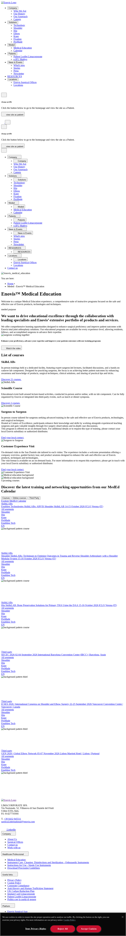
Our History (19, 13)
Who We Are (20, 11)
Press (16, 71)
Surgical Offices (15, 842)
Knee (16, 36)
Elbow (17, 33)
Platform (6, 906)
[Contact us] (2, 91)
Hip (15, 30)
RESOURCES (14, 76)
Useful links (8, 875)
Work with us (13, 847)
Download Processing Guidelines (23, 868)
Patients (12, 53)
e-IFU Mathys (20, 59)
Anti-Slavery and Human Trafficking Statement (30, 888)
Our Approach (21, 16)
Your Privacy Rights (35, 928)
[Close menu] (4, 150)
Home (10, 283)
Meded (12, 45)
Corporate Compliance (18, 885)
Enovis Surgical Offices (25, 82)
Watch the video (13, 348)
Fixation (18, 39)
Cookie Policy (14, 883)
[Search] (2, 118)
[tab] (6, 498)
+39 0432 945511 (12, 819)
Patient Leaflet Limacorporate (28, 56)
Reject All (63, 929)
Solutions (13, 22)
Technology (19, 25)
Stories (17, 68)
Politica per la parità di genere (21, 899)
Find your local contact (12, 437)
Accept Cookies (89, 929)
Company (13, 8)
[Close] (122, 917)
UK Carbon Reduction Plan (20, 891)
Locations (13, 79)
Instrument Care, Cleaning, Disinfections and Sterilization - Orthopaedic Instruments (48, 862)
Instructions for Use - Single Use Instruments (29, 865)
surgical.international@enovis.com (18, 821)
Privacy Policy (14, 880)
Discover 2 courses (10, 403)
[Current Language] (4, 95)
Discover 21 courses (11, 379)
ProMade (18, 42)
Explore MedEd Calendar (13, 501)
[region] (63, 924)
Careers (17, 19)
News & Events (15, 62)
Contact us (12, 268)
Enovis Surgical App (17, 911)
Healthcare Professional (13, 854)
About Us (12, 839)
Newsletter (19, 73)
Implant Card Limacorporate (21, 894)
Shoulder (18, 28)
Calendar (18, 50)
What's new (19, 65)
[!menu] (7, 122)
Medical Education (23, 47)
